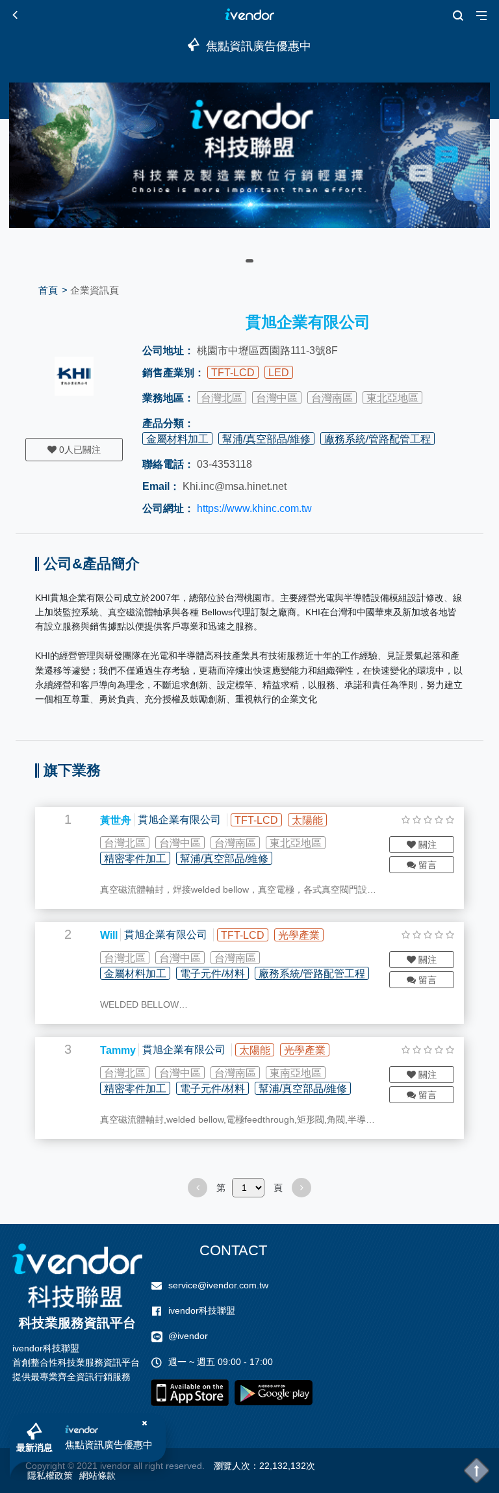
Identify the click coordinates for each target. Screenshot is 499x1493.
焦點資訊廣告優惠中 (109, 1444)
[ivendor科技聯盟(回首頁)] (77, 1276)
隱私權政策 (50, 1475)
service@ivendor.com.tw (218, 1285)
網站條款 (97, 1475)
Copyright (45, 1466)
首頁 (48, 290)
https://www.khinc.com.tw (254, 508)
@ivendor (188, 1336)
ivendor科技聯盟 (201, 1310)
